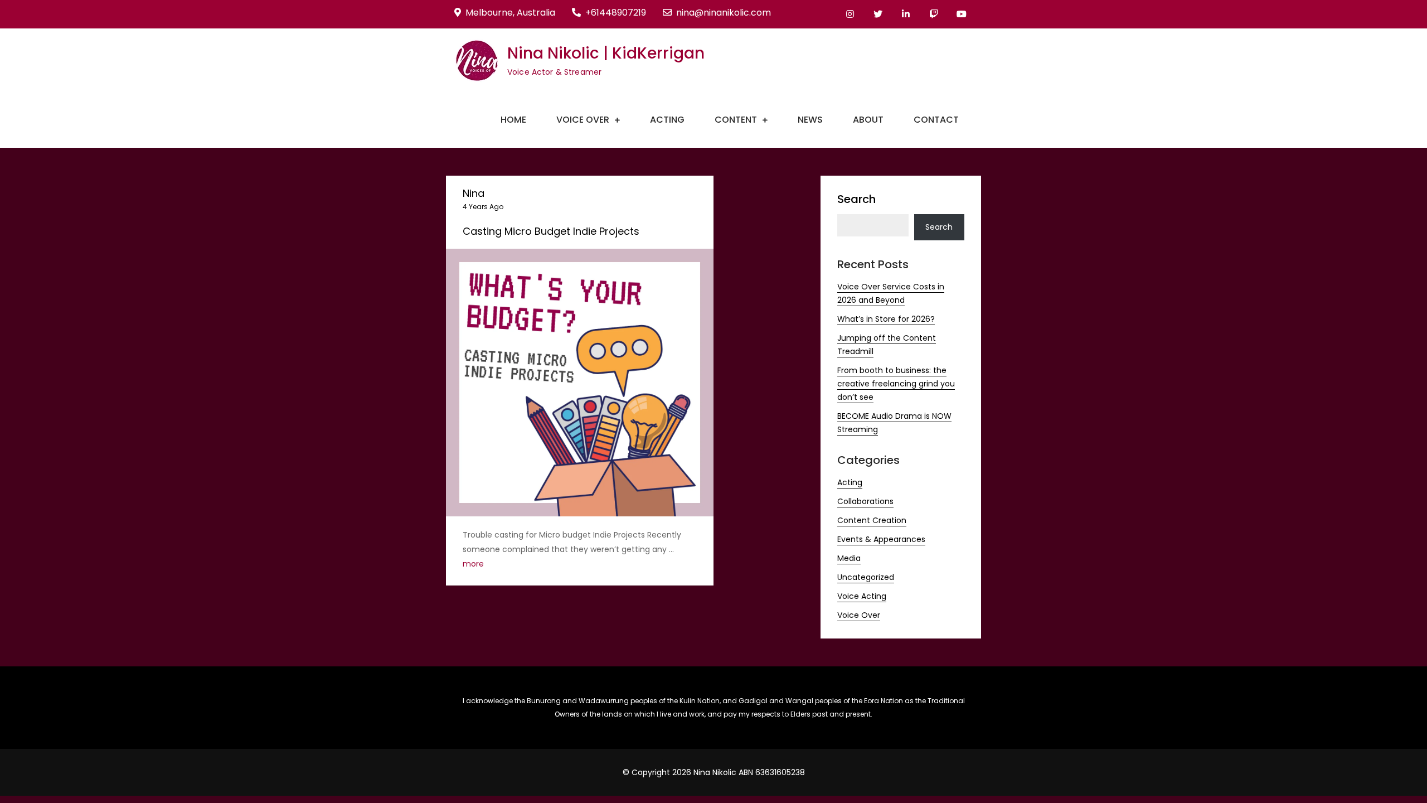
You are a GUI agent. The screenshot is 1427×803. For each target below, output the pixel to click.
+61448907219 (615, 12)
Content (736, 119)
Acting (667, 119)
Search (856, 199)
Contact (936, 119)
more (473, 563)
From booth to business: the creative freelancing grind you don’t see (896, 384)
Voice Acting (861, 596)
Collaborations (865, 501)
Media (849, 558)
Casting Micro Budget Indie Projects (551, 231)
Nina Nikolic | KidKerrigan (606, 53)
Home (513, 119)
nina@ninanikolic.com (723, 12)
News (810, 119)
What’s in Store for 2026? (886, 319)
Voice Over (582, 119)
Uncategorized (865, 577)
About (868, 119)
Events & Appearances (881, 539)
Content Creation (871, 520)
